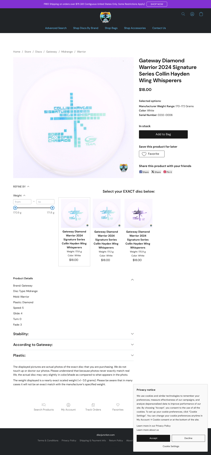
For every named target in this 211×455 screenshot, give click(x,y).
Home (16, 51)
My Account (68, 409)
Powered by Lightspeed (105, 446)
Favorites (117, 409)
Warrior (81, 51)
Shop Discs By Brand (85, 28)
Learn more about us (148, 429)
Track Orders (93, 409)
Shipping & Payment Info (93, 440)
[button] (157, 4)
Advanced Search (56, 28)
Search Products (44, 409)
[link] (171, 445)
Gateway (51, 51)
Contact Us (159, 28)
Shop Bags (111, 28)
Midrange (67, 51)
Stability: (21, 333)
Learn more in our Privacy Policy (154, 425)
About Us (131, 440)
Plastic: (19, 355)
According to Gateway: (33, 344)
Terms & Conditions (48, 440)
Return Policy (116, 440)
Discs (38, 51)
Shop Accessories (135, 28)
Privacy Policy (69, 440)
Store (28, 51)
